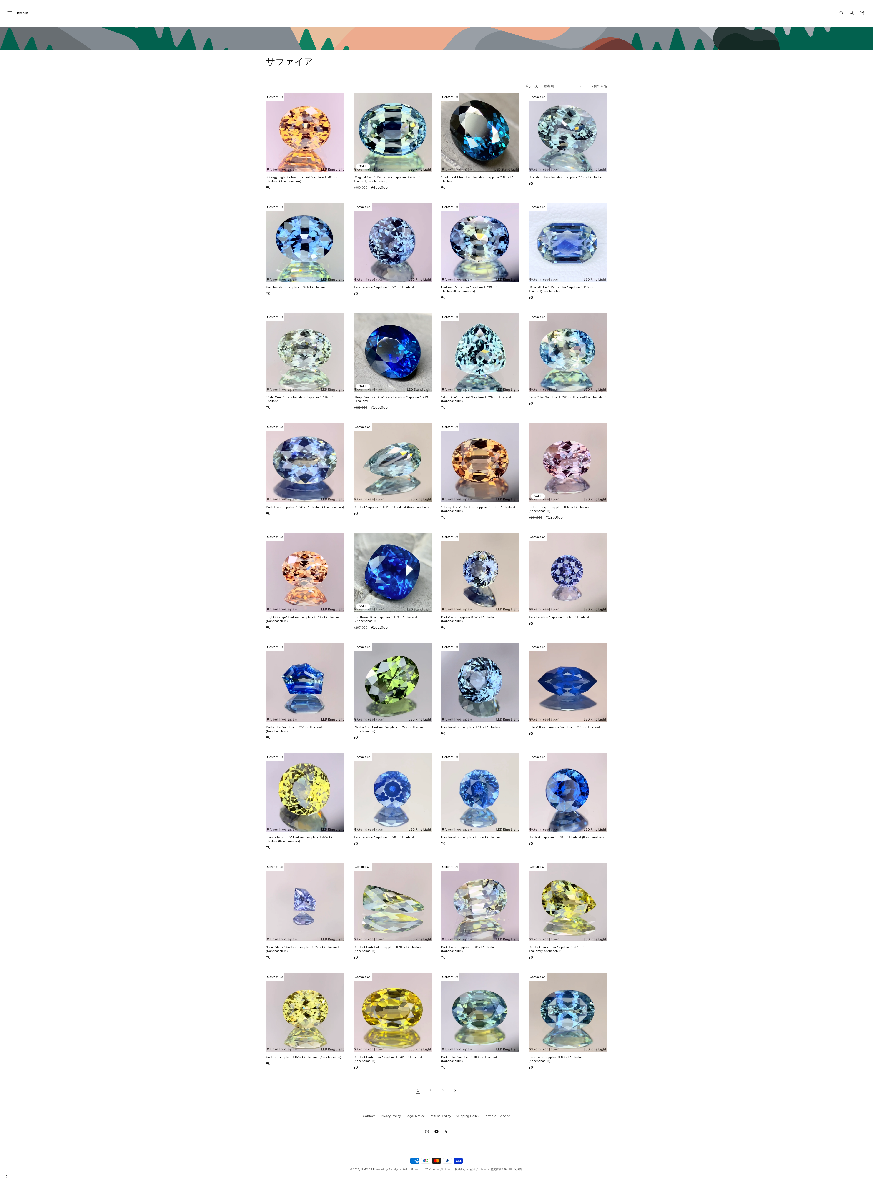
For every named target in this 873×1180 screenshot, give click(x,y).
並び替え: (532, 86)
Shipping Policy (467, 1116)
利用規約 (460, 1169)
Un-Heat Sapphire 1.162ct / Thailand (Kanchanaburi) (391, 507)
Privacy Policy (390, 1116)
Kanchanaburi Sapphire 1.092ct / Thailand (384, 287)
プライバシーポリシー (436, 1169)
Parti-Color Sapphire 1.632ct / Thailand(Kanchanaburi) (568, 397)
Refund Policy (440, 1116)
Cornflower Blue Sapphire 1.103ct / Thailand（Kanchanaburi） (385, 619)
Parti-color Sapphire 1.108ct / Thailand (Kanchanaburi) (469, 1059)
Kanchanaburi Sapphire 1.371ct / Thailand (296, 287)
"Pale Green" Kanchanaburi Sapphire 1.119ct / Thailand (299, 399)
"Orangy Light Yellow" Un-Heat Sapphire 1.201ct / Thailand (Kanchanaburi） (302, 179)
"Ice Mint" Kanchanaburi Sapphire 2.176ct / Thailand (567, 177)
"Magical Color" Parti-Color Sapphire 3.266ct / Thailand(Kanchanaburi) (387, 179)
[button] (10, 13)
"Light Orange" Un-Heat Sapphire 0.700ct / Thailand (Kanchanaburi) (303, 619)
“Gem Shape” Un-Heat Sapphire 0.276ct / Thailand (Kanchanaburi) (302, 949)
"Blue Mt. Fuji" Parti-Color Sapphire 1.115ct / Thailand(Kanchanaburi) (561, 289)
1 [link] (418, 1090)
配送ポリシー (478, 1169)
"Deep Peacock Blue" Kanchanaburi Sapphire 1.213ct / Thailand (392, 399)
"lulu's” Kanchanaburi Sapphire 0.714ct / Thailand (564, 727)
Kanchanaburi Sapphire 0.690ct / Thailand (384, 837)
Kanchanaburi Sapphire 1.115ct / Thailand (471, 727)
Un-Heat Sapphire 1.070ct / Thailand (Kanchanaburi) (566, 837)
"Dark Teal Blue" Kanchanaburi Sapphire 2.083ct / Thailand (477, 179)
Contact (369, 1116)
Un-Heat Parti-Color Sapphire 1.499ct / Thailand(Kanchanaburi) (469, 289)
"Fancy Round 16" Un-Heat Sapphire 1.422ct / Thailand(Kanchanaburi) (299, 839)
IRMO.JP (366, 1169)
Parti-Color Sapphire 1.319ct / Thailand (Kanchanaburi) (469, 949)
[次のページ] (455, 1090)
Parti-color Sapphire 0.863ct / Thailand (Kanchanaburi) (556, 1059)
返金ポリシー (411, 1169)
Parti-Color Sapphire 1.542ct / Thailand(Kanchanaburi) (305, 507)
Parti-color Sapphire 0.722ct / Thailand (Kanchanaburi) (294, 729)
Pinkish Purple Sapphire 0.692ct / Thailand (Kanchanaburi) (559, 509)
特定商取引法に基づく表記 (507, 1169)
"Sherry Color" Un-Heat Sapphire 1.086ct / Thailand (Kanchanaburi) (478, 509)
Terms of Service (497, 1116)
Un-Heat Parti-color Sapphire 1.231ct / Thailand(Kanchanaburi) (556, 949)
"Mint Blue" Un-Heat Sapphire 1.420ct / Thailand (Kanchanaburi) (476, 399)
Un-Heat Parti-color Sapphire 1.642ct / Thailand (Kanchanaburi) (388, 1059)
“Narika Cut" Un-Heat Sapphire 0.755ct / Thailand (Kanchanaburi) (389, 729)
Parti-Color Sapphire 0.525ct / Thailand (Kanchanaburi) (469, 619)
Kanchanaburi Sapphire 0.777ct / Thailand (471, 837)
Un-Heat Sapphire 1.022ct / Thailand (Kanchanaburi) (303, 1057)
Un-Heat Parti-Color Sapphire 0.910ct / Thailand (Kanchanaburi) (388, 949)
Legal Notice (415, 1116)
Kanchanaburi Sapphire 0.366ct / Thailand (559, 617)
